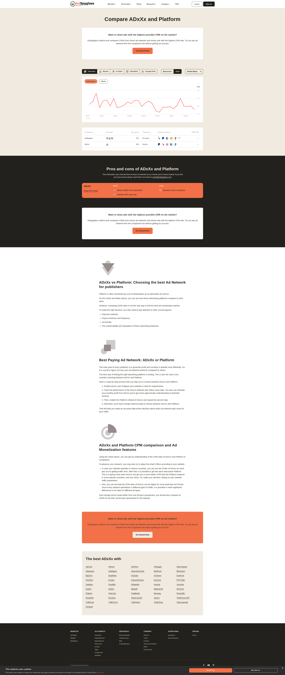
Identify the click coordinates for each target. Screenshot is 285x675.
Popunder (91, 71)
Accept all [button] (210, 670)
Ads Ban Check (124, 638)
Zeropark (89, 607)
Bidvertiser (181, 571)
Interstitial (134, 71)
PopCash (112, 593)
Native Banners (99, 641)
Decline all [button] (255, 670)
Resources (151, 4)
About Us (146, 635)
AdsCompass (182, 567)
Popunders (98, 635)
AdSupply (158, 567)
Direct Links (98, 644)
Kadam (88, 589)
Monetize (111, 4)
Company (165, 4)
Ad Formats (125, 4)
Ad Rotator (73, 635)
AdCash (89, 567)
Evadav (111, 580)
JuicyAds (180, 584)
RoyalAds (90, 598)
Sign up (209, 4)
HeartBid (111, 584)
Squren (157, 598)
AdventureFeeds (137, 571)
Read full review (91, 191)
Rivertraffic (181, 593)
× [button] (282, 668)
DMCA (146, 647)
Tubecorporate (182, 602)
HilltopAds (135, 584)
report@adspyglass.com (162, 177)
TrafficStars (135, 602)
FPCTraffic (181, 580)
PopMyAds (135, 593)
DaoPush (180, 576)
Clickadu (134, 576)
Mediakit (72, 638)
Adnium (111, 567)
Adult (178, 71)
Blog (120, 641)
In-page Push (150, 71)
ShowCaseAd (136, 598)
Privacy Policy (148, 649)
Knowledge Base (124, 644)
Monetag (157, 593)
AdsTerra (134, 567)
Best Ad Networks (124, 635)
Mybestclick (158, 589)
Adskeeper (90, 571)
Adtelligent (112, 571)
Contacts (146, 641)
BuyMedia (112, 576)
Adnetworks (171, 635)
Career (146, 638)
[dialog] (142, 670)
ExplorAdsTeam (137, 580)
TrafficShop (158, 602)
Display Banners (100, 638)
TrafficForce (113, 602)
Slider (96, 649)
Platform (89, 593)
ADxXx (87, 144)
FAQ (177, 4)
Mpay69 (134, 589)
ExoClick (157, 580)
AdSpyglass (89, 138)
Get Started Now (142, 51)
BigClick (89, 576)
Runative (112, 598)
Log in (197, 4)
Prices (139, 4)
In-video (119, 71)
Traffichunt (90, 602)
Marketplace (74, 641)
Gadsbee (89, 584)
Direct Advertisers (173, 638)
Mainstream (167, 71)
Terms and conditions (150, 644)
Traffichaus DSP (183, 598)
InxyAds (157, 584)
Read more (100, 672)
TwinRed (89, 580)
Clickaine (157, 576)
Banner (105, 71)
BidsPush (158, 571)
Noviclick (180, 589)
